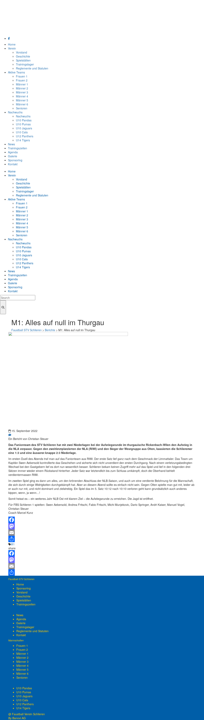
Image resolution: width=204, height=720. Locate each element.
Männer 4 (22, 666)
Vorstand (21, 592)
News (19, 615)
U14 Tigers (23, 708)
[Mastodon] (102, 526)
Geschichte (23, 596)
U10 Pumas (23, 692)
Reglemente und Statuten (32, 631)
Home (20, 584)
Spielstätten (23, 600)
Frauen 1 (22, 646)
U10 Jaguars (24, 696)
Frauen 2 (22, 650)
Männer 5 (22, 669)
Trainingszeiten (25, 604)
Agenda (21, 619)
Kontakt (21, 635)
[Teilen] (102, 539)
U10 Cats (22, 700)
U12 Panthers (25, 704)
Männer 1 (22, 654)
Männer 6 (22, 673)
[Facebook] (102, 520)
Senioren (22, 677)
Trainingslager (25, 627)
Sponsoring (23, 588)
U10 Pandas (24, 688)
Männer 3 (22, 662)
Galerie (21, 623)
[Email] (102, 532)
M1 (13, 544)
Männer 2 (22, 658)
